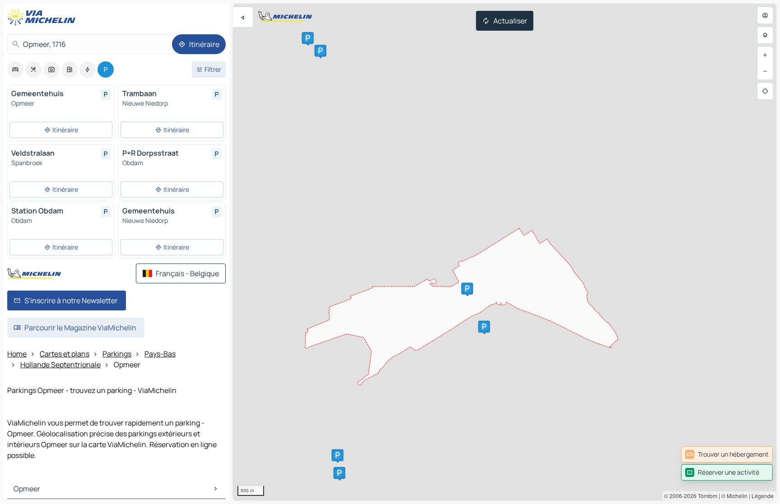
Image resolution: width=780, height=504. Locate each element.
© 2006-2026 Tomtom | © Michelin (706, 495)
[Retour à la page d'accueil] (43, 17)
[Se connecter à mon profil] (765, 15)
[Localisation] (765, 91)
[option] (15, 69)
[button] (467, 288)
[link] (727, 454)
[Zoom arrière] (765, 71)
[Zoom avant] (765, 55)
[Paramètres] (765, 35)
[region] (504, 252)
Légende (763, 495)
